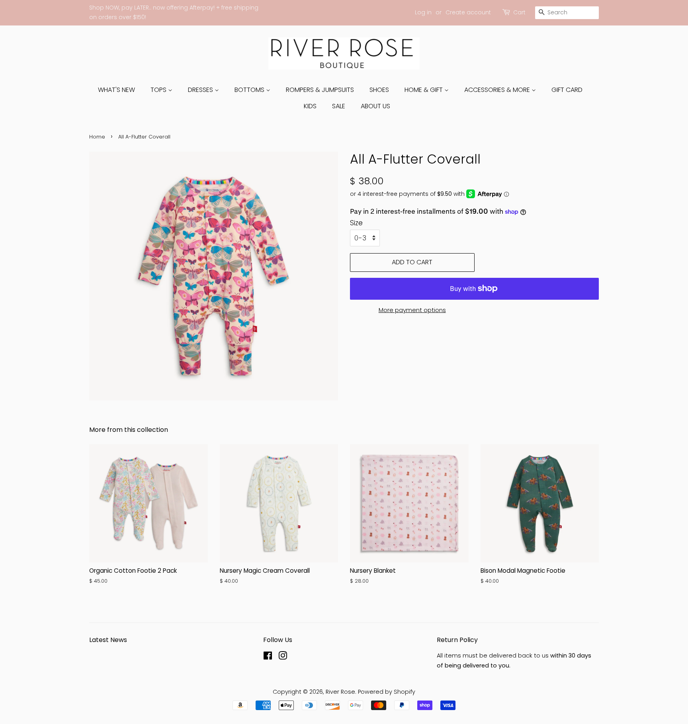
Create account (468, 12)
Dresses (201, 89)
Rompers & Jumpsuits (320, 89)
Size (356, 223)
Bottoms (250, 89)
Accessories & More (498, 89)
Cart (519, 12)
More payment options (412, 310)
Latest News (108, 639)
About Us (375, 106)
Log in (423, 12)
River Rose (340, 692)
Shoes (379, 89)
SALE (338, 106)
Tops (159, 89)
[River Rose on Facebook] (267, 657)
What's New (116, 89)
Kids (310, 106)
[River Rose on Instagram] (282, 657)
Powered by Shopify (386, 692)
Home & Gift (424, 89)
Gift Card (566, 89)
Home (97, 136)
